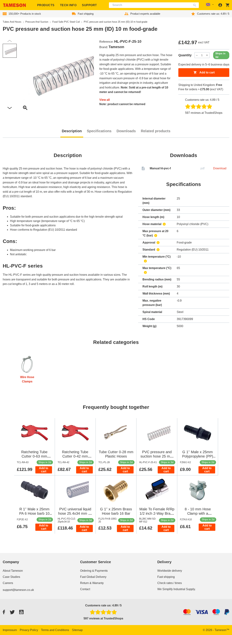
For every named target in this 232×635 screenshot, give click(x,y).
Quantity (185, 55)
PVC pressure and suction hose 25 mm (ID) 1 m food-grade (156, 456)
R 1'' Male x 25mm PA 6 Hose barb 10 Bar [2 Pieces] (34, 513)
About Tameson (13, 570)
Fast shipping (166, 576)
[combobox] (154, 5)
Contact (85, 589)
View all (104, 99)
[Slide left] (9, 108)
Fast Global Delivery (93, 576)
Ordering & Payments (94, 570)
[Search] (195, 5)
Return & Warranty (92, 583)
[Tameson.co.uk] (14, 5)
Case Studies (11, 576)
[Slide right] (9, 41)
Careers (8, 583)
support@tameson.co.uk (18, 589)
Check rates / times (169, 583)
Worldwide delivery (169, 570)
